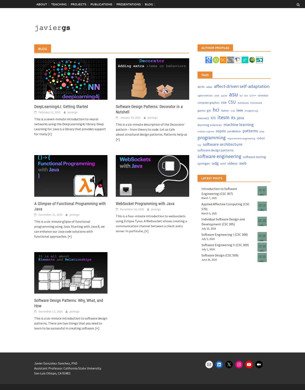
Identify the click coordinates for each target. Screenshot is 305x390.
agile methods (205, 95)
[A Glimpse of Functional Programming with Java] (70, 175)
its (233, 117)
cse (224, 102)
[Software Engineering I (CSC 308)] (262, 236)
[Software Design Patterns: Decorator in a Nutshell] (152, 79)
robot (261, 138)
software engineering (219, 156)
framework (256, 102)
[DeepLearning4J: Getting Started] (70, 79)
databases (243, 102)
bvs (246, 95)
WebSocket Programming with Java (145, 203)
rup (199, 144)
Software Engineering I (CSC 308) (224, 234)
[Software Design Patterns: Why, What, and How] (70, 272)
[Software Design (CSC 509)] (262, 257)
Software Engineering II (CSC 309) (225, 245)
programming (212, 138)
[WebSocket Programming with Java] (152, 175)
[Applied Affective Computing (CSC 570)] (262, 206)
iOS (213, 118)
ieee (240, 110)
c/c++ (253, 95)
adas (209, 87)
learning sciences (210, 125)
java (240, 117)
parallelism (234, 131)
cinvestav (263, 95)
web (242, 163)
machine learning (238, 124)
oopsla (221, 131)
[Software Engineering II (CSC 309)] (262, 247)
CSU (232, 102)
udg (215, 163)
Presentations (128, 4)
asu (233, 94)
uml (223, 163)
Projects (78, 4)
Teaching (59, 4)
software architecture (223, 144)
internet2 (203, 118)
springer (204, 163)
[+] (50, 134)
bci (241, 95)
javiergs (73, 112)
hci (216, 109)
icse (233, 110)
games (201, 110)
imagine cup (251, 110)
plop (262, 131)
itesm (223, 117)
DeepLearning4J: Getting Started (61, 106)
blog (149, 4)
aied (216, 95)
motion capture (206, 131)
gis (209, 110)
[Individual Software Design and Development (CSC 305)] (262, 221)
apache (224, 95)
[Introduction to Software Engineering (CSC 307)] (262, 191)
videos (232, 163)
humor (225, 110)
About (41, 4)
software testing (254, 157)
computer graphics (208, 102)
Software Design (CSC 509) (219, 255)
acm (201, 86)
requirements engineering (241, 138)
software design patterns (216, 150)
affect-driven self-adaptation (242, 86)
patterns (250, 130)
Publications (101, 4)
